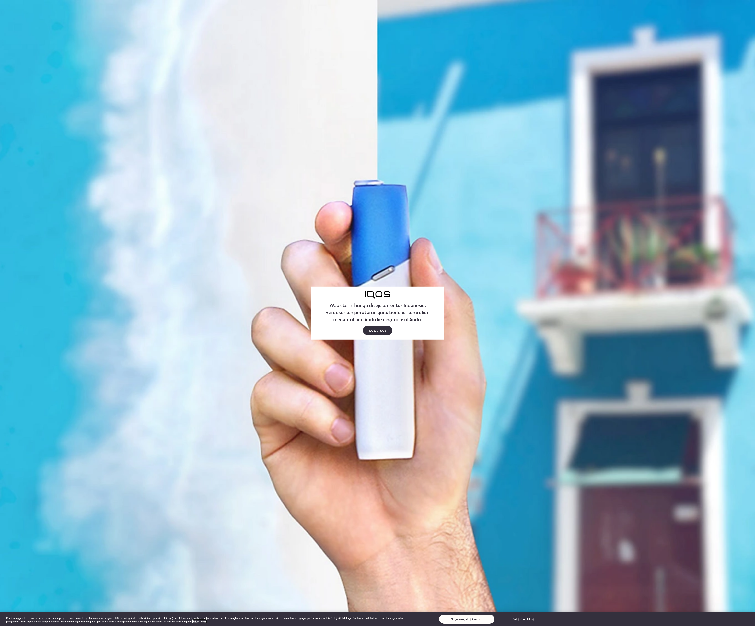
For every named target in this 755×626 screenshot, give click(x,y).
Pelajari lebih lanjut (525, 619)
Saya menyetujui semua (466, 619)
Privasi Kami (199, 621)
